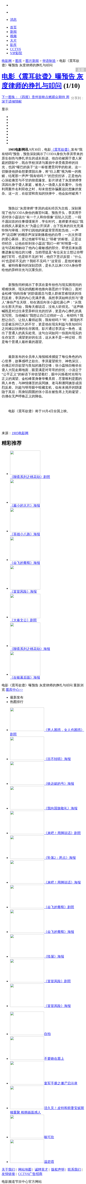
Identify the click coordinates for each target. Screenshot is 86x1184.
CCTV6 (15, 49)
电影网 (7, 61)
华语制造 (49, 61)
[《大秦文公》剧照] (25, 617)
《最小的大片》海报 (25, 505)
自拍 (47, 1034)
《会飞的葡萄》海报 (25, 563)
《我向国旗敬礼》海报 (60, 808)
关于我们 (8, 1169)
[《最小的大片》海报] (25, 502)
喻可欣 (49, 1137)
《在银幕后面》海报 (25, 677)
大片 (13, 40)
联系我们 (74, 1169)
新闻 (13, 31)
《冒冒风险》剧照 (57, 981)
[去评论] (79, 61)
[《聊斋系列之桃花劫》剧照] (25, 473)
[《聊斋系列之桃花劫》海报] (25, 645)
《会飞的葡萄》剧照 (59, 907)
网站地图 (25, 1169)
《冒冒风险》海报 (23, 591)
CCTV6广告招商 (30, 1174)
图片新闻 (32, 61)
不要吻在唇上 (54, 1058)
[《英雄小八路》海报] (25, 531)
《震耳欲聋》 (61, 149)
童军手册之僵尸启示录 (60, 1083)
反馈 (80, 69)
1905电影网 (20, 433)
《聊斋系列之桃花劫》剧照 (30, 477)
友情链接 (8, 1174)
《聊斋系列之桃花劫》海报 (30, 649)
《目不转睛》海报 (57, 759)
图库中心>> (14, 689)
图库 (18, 61)
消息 (13, 19)
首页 (13, 27)
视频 (13, 36)
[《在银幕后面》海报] (25, 674)
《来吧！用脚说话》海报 (62, 882)
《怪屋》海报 (54, 956)
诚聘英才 (41, 1169)
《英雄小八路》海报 (25, 534)
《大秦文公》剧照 (23, 620)
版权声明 (57, 1169)
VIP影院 (16, 53)
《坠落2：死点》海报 (60, 857)
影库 (13, 45)
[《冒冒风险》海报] (25, 588)
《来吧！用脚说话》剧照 (62, 833)
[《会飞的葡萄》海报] (25, 559)
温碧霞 (49, 1161)
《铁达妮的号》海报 (59, 783)
